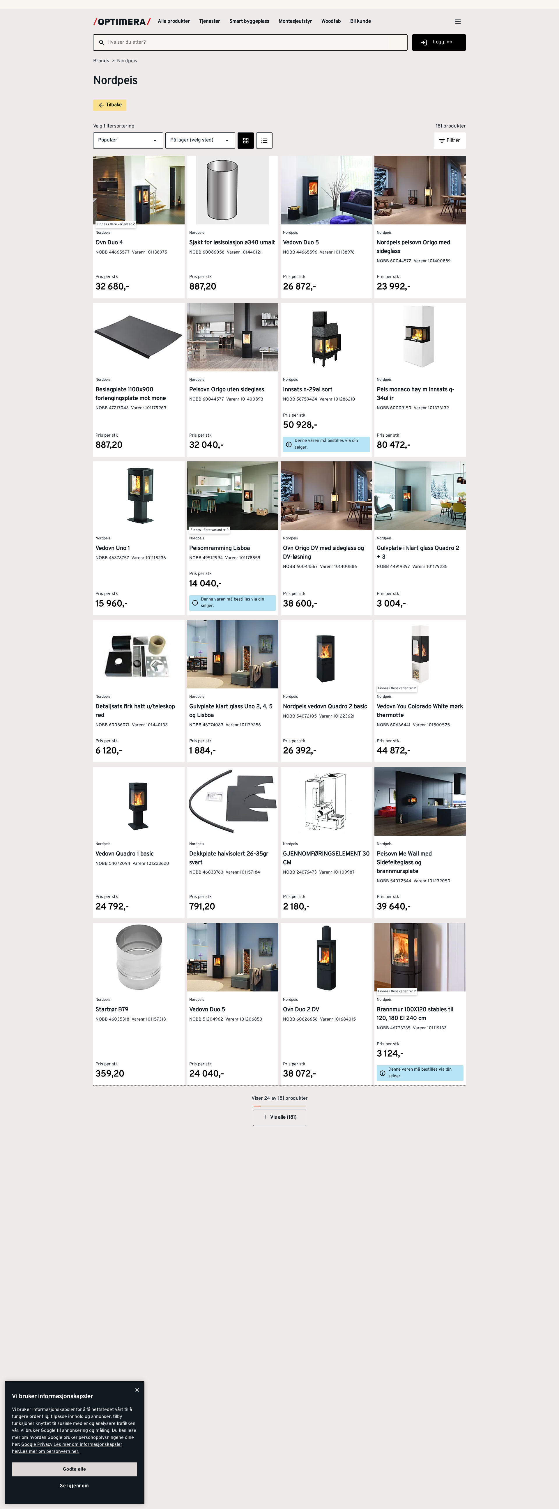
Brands (101, 61)
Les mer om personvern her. (49, 1452)
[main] (74, 1442)
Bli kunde (360, 21)
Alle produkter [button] (174, 21)
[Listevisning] (264, 140)
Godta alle (74, 1469)
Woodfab (331, 21)
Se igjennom (74, 1486)
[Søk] (99, 42)
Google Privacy (36, 1445)
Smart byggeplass (249, 21)
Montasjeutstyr (295, 21)
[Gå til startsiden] (122, 21)
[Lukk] (137, 1390)
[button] (128, 140)
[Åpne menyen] (458, 21)
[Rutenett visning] (246, 140)
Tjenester (209, 21)
